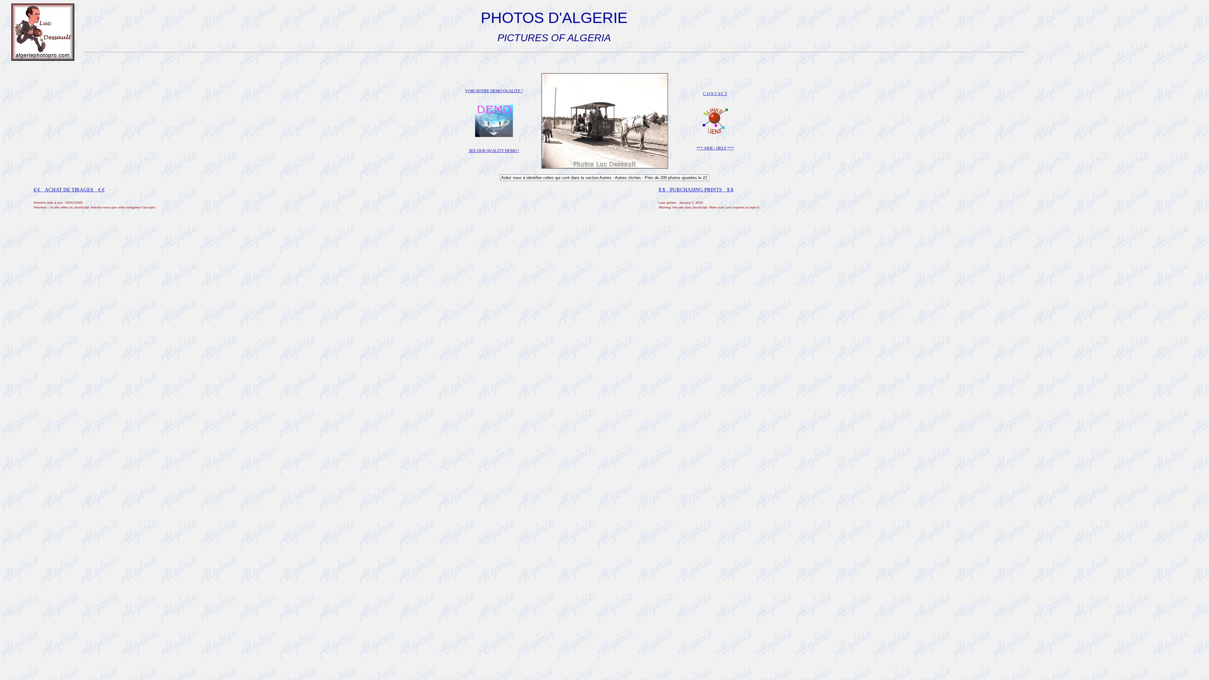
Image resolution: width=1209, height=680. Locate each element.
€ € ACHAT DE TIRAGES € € (69, 189)
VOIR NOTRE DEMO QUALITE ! (494, 90)
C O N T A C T (715, 93)
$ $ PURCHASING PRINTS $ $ (696, 189)
